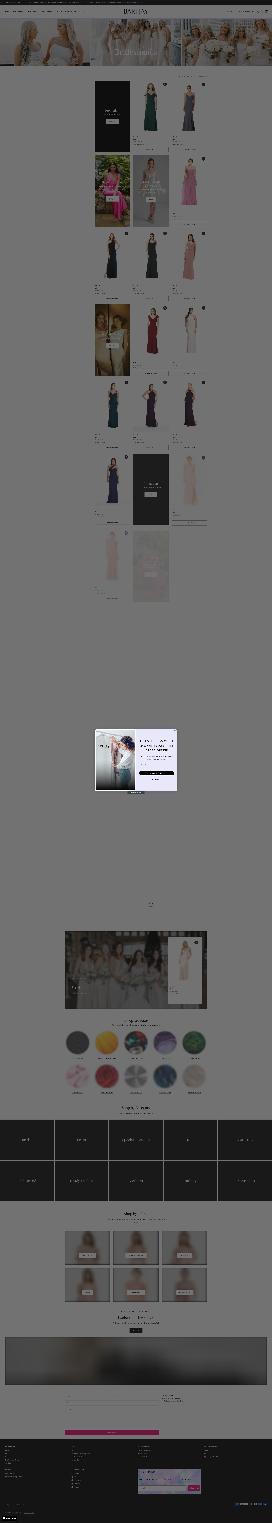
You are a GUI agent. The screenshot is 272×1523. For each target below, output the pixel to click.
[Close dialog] (175, 731)
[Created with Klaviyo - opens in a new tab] (136, 792)
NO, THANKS (157, 779)
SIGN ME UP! (156, 773)
